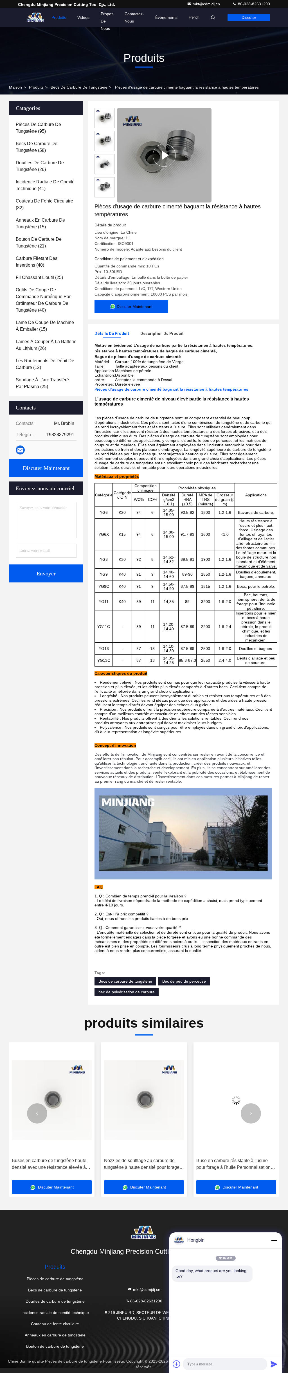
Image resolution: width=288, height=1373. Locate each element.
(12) (45, 364)
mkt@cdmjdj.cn (207, 4)
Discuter (249, 17)
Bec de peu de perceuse (184, 981)
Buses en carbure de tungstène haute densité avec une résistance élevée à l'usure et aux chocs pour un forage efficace (49, 1164)
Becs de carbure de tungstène (79, 87)
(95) (38, 128)
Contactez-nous (134, 17)
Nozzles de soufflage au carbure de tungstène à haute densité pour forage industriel (141, 1164)
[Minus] (274, 1240)
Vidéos (83, 17)
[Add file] (177, 1364)
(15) (40, 223)
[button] (37, 1113)
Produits (58, 17)
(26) (40, 166)
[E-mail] (20, 450)
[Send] (273, 1364)
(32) (44, 204)
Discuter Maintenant (46, 468)
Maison (15, 87)
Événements (166, 17)
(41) (45, 185)
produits (36, 87)
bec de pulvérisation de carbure (126, 992)
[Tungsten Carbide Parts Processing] (164, 155)
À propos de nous (107, 17)
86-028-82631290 (253, 4)
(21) (39, 242)
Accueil (34, 17)
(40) (36, 261)
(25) (39, 277)
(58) (36, 147)
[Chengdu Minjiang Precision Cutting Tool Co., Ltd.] (144, 1232)
